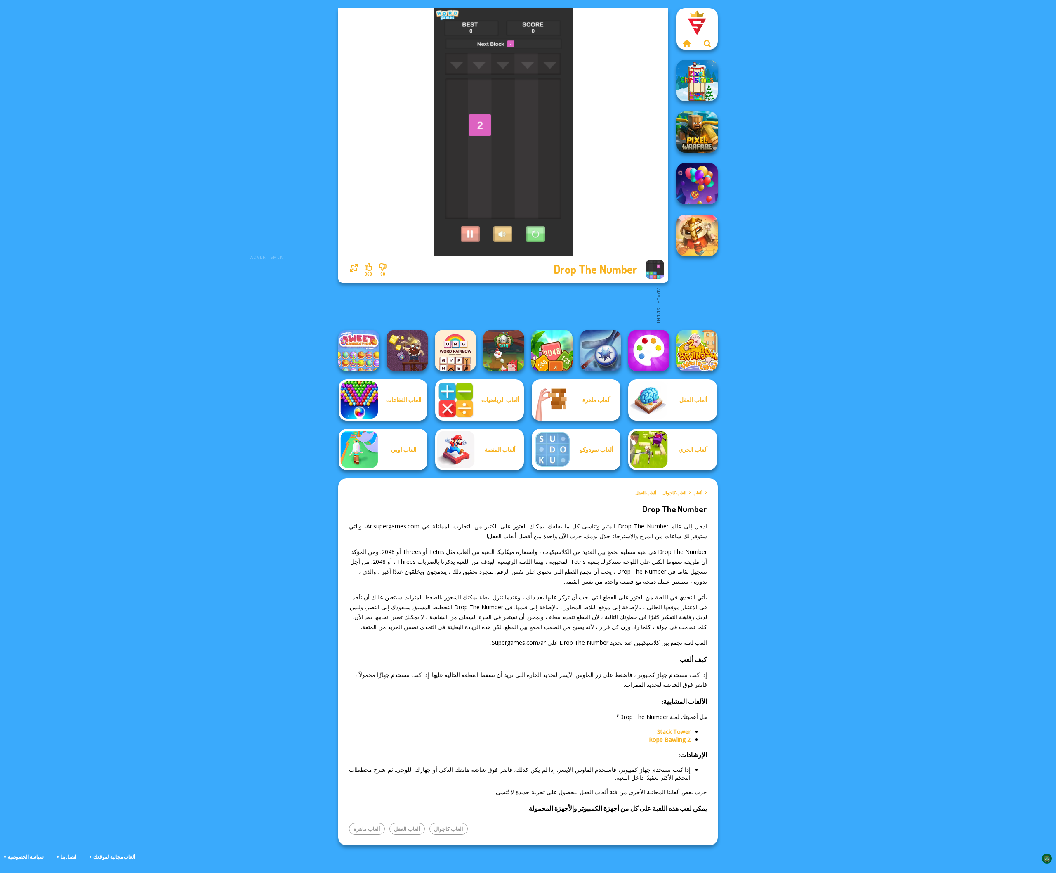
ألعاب (697, 493)
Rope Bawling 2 (670, 739)
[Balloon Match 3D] (697, 183)
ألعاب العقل (645, 493)
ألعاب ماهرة (367, 829)
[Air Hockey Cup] (600, 350)
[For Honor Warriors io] (697, 235)
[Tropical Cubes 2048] (552, 350)
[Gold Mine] (407, 350)
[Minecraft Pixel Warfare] (697, 132)
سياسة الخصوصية (26, 857)
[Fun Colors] (648, 350)
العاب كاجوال (674, 493)
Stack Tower (674, 732)
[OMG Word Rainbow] (455, 350)
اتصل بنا (68, 857)
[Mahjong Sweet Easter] (359, 350)
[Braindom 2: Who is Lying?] (697, 350)
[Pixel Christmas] (697, 80)
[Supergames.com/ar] (686, 43)
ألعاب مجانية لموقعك (114, 857)
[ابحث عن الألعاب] (707, 43)
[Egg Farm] (503, 350)
